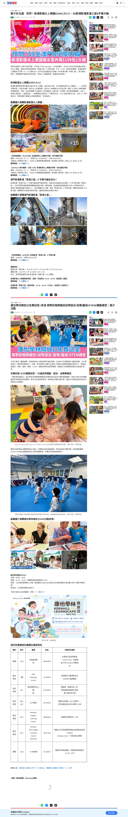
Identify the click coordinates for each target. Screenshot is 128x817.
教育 (16, 10)
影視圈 (106, 29)
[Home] (12, 3)
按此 (24, 163)
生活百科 (106, 68)
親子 (20, 10)
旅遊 (105, 107)
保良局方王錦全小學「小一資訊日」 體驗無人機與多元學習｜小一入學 (45, 768)
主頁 (12, 10)
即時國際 (106, 116)
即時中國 (106, 58)
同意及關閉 (111, 813)
